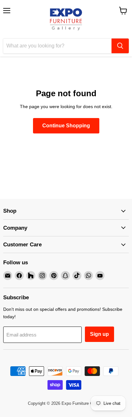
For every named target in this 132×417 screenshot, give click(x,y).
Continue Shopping (66, 125)
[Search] (120, 45)
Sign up (99, 334)
